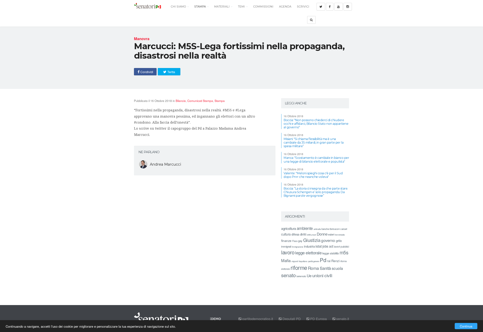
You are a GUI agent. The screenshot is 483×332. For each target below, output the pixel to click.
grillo (339, 240)
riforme (299, 267)
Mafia (286, 260)
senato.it (342, 318)
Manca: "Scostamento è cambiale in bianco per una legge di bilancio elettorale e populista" (316, 159)
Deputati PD (291, 318)
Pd (323, 260)
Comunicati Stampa (200, 101)
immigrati (286, 246)
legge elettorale (308, 253)
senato (288, 275)
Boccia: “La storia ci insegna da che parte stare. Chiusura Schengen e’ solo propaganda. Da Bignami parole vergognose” (316, 192)
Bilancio (181, 101)
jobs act (327, 246)
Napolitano (303, 261)
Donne (322, 234)
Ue (309, 275)
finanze (286, 240)
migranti (294, 261)
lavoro (287, 252)
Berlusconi (335, 228)
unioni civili (322, 275)
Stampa (200, 6)
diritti (303, 234)
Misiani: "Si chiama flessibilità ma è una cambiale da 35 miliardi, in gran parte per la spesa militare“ (314, 142)
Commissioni (263, 6)
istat (318, 246)
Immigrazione (297, 246)
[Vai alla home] (147, 6)
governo (328, 240)
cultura (286, 234)
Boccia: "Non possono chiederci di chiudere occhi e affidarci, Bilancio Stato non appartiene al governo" (316, 123)
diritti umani (311, 234)
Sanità (325, 268)
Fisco (295, 241)
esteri (331, 234)
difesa (295, 234)
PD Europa (318, 318)
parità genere (313, 261)
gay (300, 241)
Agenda (285, 6)
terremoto (301, 276)
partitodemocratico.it (257, 318)
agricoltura (288, 228)
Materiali (222, 6)
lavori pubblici (341, 246)
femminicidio (340, 234)
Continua (466, 326)
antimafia (317, 228)
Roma (313, 268)
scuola (337, 268)
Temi (242, 6)
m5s (344, 252)
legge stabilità (330, 253)
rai (329, 260)
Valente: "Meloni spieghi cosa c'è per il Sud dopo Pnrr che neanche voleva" (313, 175)
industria (309, 246)
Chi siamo (179, 6)
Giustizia (312, 240)
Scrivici (303, 6)
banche (325, 229)
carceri (343, 229)
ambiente (305, 228)
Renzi (335, 260)
